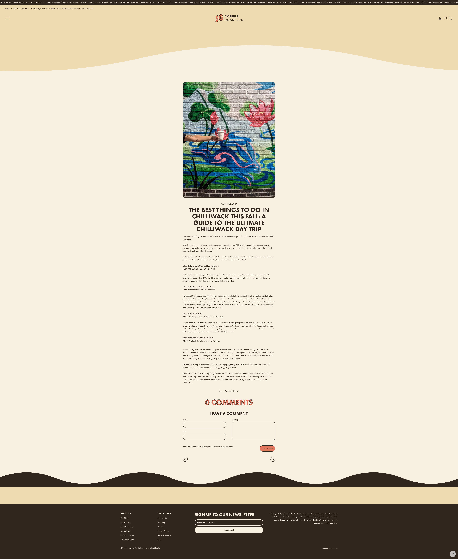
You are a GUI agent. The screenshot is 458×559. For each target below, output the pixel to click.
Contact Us (162, 518)
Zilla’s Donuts (258, 322)
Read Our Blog (126, 526)
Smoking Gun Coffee (135, 548)
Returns (160, 526)
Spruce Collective (233, 325)
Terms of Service (164, 535)
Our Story (124, 518)
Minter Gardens (229, 364)
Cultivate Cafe (223, 367)
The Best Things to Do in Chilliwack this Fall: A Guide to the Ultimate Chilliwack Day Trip (61, 8)
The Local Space (212, 325)
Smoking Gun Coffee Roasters (204, 266)
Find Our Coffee (127, 535)
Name (185, 420)
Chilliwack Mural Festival (202, 286)
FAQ (159, 539)
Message (235, 420)
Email (185, 432)
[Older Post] (185, 459)
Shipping (161, 522)
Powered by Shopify (152, 548)
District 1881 (196, 313)
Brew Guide (125, 531)
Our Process (125, 522)
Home (7, 8)
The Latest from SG (20, 8)
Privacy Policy (163, 531)
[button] (445, 18)
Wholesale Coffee (127, 539)
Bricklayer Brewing (264, 325)
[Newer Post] (272, 459)
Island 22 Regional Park (201, 337)
